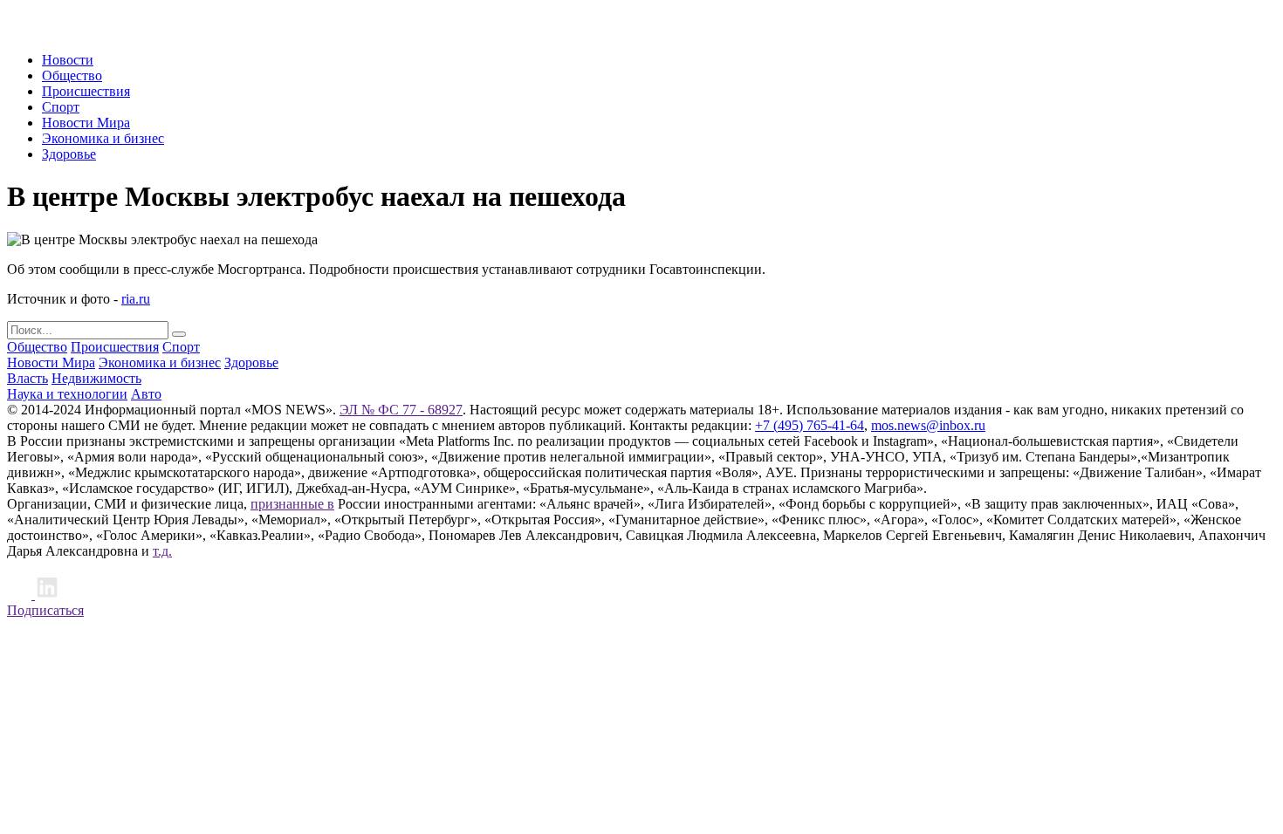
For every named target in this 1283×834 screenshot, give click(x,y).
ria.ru (135, 298)
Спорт (60, 106)
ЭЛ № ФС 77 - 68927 (401, 409)
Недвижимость (96, 378)
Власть (27, 378)
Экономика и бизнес (103, 138)
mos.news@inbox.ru (928, 425)
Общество (72, 75)
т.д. (162, 550)
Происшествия (86, 91)
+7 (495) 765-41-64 (809, 425)
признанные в (292, 503)
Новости (67, 59)
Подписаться (45, 610)
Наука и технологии (67, 393)
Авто (146, 393)
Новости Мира (86, 122)
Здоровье (69, 154)
